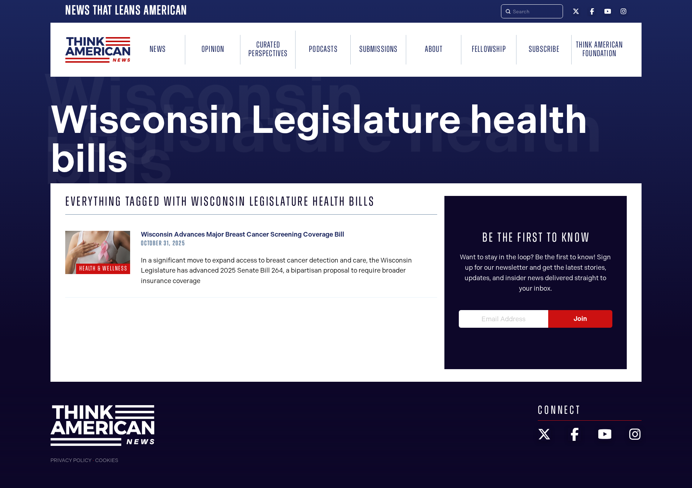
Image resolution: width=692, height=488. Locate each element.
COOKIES (106, 460)
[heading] (97, 50)
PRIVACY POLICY (71, 460)
